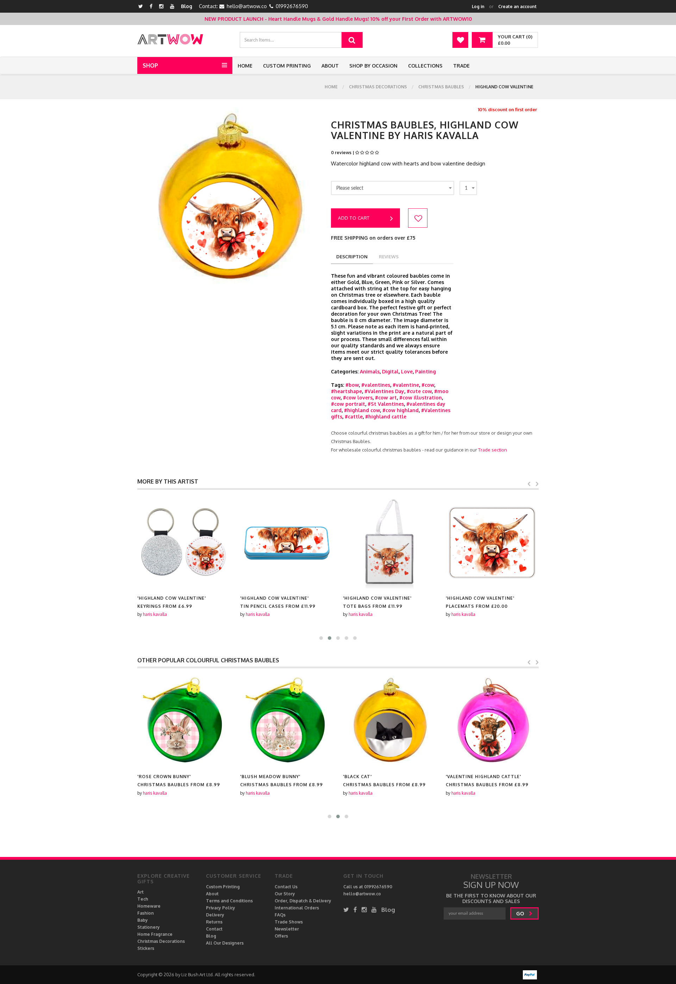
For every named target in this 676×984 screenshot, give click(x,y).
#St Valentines (386, 404)
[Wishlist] (460, 40)
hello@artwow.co (247, 6)
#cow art (386, 397)
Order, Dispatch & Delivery (303, 900)
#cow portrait (348, 404)
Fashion (145, 913)
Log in (478, 6)
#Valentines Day (384, 391)
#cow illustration (420, 397)
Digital (390, 371)
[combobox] (392, 188)
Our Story (285, 893)
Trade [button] (461, 66)
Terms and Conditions (229, 900)
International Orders (297, 907)
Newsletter (287, 929)
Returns (214, 922)
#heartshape (346, 391)
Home (245, 66)
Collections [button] (425, 66)
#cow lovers (358, 397)
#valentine (406, 385)
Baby (142, 920)
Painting (425, 371)
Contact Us (286, 886)
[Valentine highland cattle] (492, 720)
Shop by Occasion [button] (373, 66)
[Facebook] (151, 6)
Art (140, 892)
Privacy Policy (220, 907)
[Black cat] (389, 720)
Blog (186, 6)
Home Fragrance (155, 934)
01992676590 (292, 6)
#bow (352, 385)
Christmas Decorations (378, 86)
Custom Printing (287, 66)
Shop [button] (150, 65)
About (330, 66)
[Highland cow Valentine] (183, 542)
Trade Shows (289, 922)
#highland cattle (385, 417)
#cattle (354, 417)
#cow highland (400, 410)
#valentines (375, 385)
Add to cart (354, 218)
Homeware (149, 906)
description (352, 256)
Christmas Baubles (441, 86)
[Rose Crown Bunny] (183, 720)
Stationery (148, 927)
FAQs (280, 914)
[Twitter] (140, 6)
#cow (427, 385)
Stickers (145, 948)
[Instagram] (161, 6)
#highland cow (362, 410)
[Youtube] (172, 6)
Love (407, 371)
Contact (214, 929)
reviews (389, 256)
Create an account (517, 6)
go (520, 913)
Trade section (492, 450)
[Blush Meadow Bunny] (286, 720)
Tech (142, 899)
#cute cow (419, 391)
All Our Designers (225, 943)
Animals (370, 371)
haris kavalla (155, 614)
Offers (281, 936)
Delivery (215, 914)
